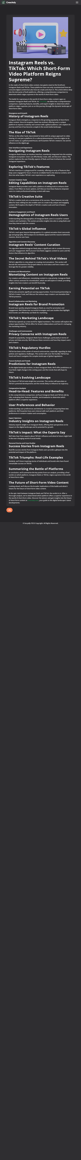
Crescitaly (43, 101)
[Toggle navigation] (77, 2)
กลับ (9, 510)
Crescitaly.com (33, 500)
